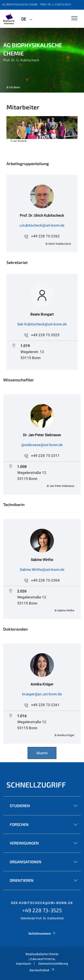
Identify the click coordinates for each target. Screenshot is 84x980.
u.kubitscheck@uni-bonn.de (42, 225)
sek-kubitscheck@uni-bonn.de (42, 903)
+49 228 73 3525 (45, 335)
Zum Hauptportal (43, 959)
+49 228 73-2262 (45, 236)
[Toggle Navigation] (74, 18)
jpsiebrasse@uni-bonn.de (42, 445)
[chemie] (9, 19)
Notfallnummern (39, 933)
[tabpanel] (42, 60)
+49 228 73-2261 (45, 705)
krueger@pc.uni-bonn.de (42, 694)
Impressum (23, 963)
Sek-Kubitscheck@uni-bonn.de (42, 324)
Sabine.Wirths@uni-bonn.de (42, 569)
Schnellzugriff (36, 784)
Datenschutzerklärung (53, 963)
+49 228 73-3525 (42, 910)
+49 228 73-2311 (45, 455)
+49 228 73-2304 (45, 580)
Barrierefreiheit (39, 970)
